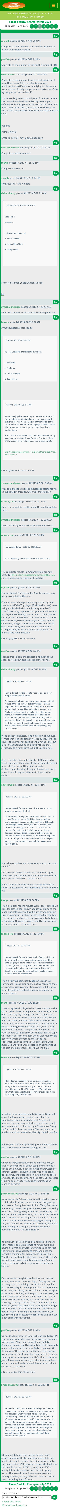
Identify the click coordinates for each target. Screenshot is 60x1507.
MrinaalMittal (8, 74)
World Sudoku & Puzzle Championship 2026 (30, 13)
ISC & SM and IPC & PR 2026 (30, 17)
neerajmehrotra (10, 147)
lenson (5, 322)
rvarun (4, 162)
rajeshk (5, 40)
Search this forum (11, 1501)
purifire (5, 59)
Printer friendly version (14, 1505)
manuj (4, 1002)
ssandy (5, 178)
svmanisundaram (10, 306)
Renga (4, 900)
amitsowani (7, 784)
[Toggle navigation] (53, 5)
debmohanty (8, 193)
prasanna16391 (9, 1193)
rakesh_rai (7, 501)
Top (56, 36)
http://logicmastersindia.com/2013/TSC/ (33, 574)
